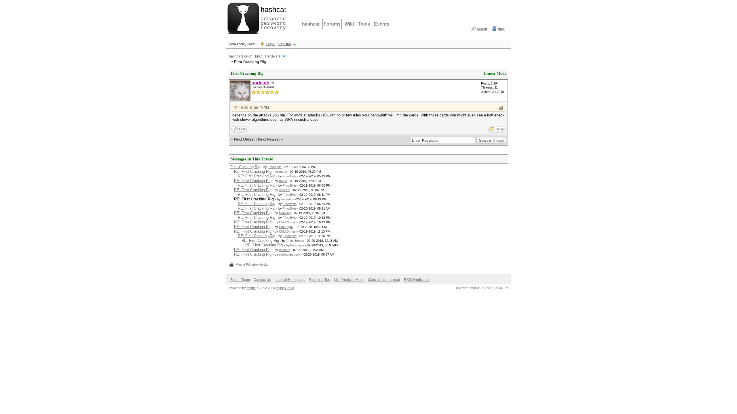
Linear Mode (495, 73)
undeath (284, 190)
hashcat (311, 24)
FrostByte (275, 167)
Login (270, 44)
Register (284, 44)
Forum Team (240, 280)
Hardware (273, 56)
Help (501, 28)
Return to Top (319, 280)
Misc (258, 56)
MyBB (251, 288)
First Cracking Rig (245, 167)
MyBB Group (285, 288)
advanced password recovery (272, 17)
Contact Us (262, 280)
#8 (501, 108)
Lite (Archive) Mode (349, 280)
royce (283, 171)
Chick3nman (288, 222)
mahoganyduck (290, 254)
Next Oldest (244, 139)
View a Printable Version (252, 264)
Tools (364, 24)
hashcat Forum (240, 56)
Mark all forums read (384, 280)
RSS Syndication (417, 280)
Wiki (349, 24)
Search (482, 28)
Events (381, 24)
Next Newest (269, 139)
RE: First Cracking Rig (252, 171)
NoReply (285, 213)
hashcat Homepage (290, 280)
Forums (332, 24)
